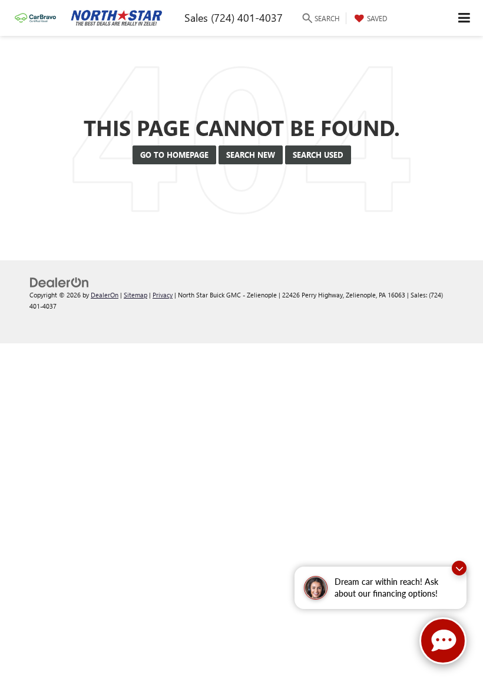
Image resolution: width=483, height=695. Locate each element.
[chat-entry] (443, 640)
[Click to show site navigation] (464, 18)
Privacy (163, 294)
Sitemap (135, 294)
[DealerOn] (59, 281)
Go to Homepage (174, 155)
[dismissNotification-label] (459, 568)
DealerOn (104, 294)
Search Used (318, 155)
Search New (250, 155)
